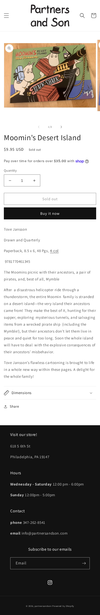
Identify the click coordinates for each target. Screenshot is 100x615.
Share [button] (14, 406)
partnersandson (43, 606)
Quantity (10, 170)
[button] (6, 15)
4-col (54, 250)
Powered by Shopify (63, 606)
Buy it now (50, 213)
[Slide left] (38, 127)
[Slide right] (61, 127)
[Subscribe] (83, 563)
